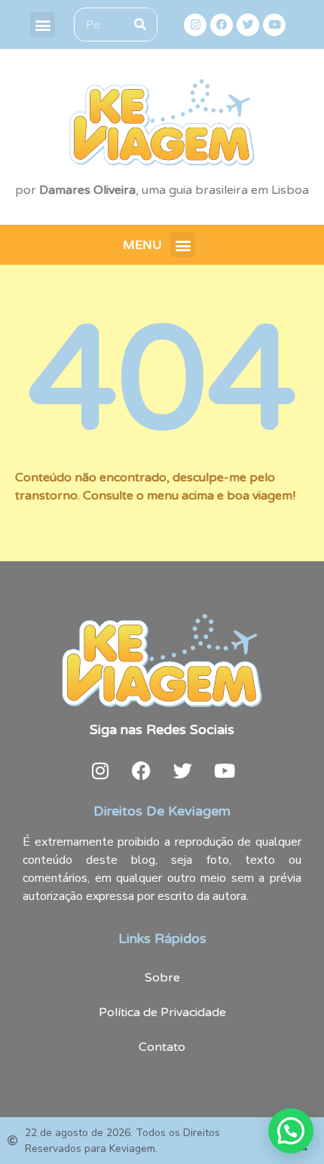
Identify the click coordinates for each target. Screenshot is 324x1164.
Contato (162, 1047)
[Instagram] (195, 25)
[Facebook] (221, 25)
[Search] (140, 24)
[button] (42, 24)
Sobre (162, 977)
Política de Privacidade (162, 1012)
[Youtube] (274, 25)
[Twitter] (248, 25)
